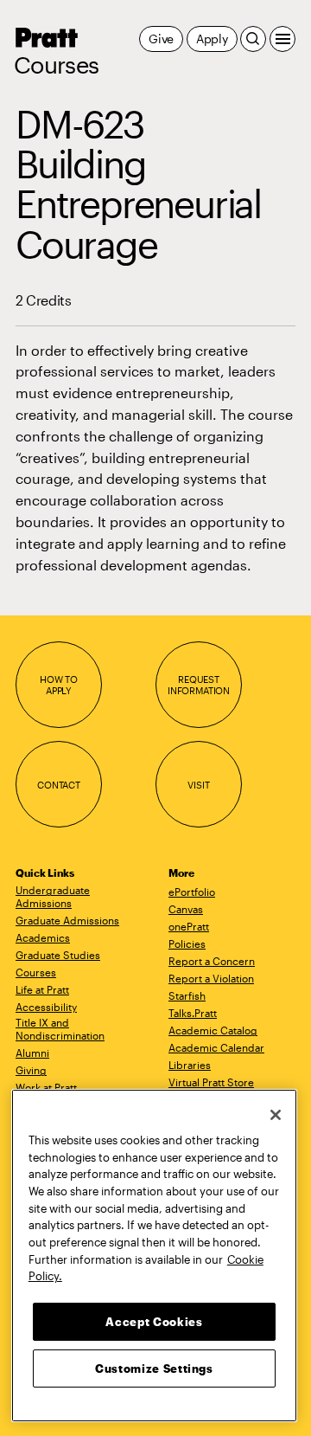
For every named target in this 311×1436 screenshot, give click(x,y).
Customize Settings (154, 1368)
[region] (154, 1255)
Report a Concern (211, 961)
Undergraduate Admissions (53, 896)
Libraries (189, 1065)
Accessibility (46, 1007)
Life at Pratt (42, 989)
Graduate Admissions (67, 920)
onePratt (188, 926)
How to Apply (59, 685)
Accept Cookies (153, 1322)
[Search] (253, 39)
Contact (58, 784)
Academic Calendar (216, 1047)
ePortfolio (191, 891)
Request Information (199, 685)
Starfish (187, 995)
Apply (212, 38)
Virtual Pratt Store (211, 1082)
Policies (187, 943)
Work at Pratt (46, 1087)
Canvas (185, 909)
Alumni (32, 1052)
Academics (43, 937)
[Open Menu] (282, 39)
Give (161, 38)
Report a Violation (211, 978)
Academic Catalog (212, 1030)
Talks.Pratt (192, 1013)
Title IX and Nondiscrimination (60, 1028)
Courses (56, 65)
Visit (198, 784)
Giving (31, 1070)
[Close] (276, 1115)
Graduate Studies (58, 955)
